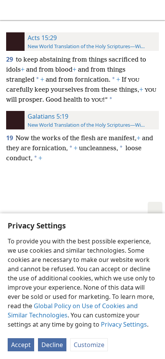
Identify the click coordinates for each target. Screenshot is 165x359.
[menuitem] (11, 10)
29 (10, 59)
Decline (52, 345)
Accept (21, 345)
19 (10, 138)
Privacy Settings (124, 324)
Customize (89, 345)
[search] (155, 10)
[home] (11, 10)
